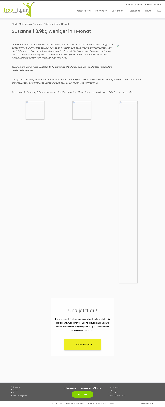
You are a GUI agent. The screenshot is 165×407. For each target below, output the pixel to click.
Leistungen (118, 10)
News (148, 10)
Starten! (82, 394)
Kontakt (15, 390)
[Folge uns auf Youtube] (54, 5)
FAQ (159, 10)
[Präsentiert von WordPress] (86, 403)
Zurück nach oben (147, 403)
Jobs (14, 393)
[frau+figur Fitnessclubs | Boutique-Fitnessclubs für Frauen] (19, 9)
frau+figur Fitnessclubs (65, 403)
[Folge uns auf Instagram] (50, 5)
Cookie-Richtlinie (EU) (117, 396)
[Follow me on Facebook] (46, 5)
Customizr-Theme (107, 403)
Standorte (135, 10)
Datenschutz (114, 393)
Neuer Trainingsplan (20, 396)
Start (14, 24)
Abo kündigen (114, 387)
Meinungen (101, 10)
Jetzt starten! (84, 10)
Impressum (113, 390)
